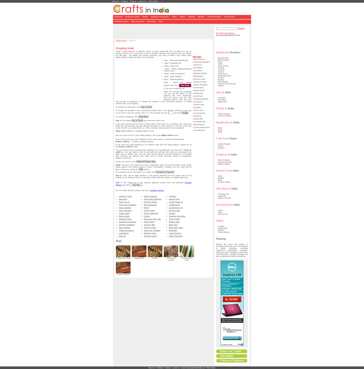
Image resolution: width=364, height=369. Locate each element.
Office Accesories (137, 21)
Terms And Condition (152, 231)
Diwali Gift (222, 196)
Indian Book (151, 21)
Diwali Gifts (198, 119)
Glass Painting (124, 228)
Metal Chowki (124, 216)
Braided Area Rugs (123, 258)
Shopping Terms (125, 196)
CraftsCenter (223, 228)
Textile (220, 64)
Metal (220, 132)
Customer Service (157, 190)
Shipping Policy (150, 228)
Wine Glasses (199, 59)
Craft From (222, 138)
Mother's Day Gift (224, 198)
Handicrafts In (224, 122)
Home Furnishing (224, 116)
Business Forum (200, 82)
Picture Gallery (223, 232)
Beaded (221, 178)
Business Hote (199, 79)
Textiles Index (124, 213)
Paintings (191, 17)
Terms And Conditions (127, 205)
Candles (221, 78)
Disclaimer (198, 102)
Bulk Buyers (198, 76)
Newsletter (173, 231)
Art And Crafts (174, 211)
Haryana (221, 148)
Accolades (198, 71)
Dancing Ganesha (225, 162)
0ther (161, 21)
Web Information (150, 205)
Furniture (172, 196)
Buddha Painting (200, 73)
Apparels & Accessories (160, 17)
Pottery (146, 208)
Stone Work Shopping (152, 199)
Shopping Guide (150, 236)
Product (147, 216)
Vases (220, 62)
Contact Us (142, 1)
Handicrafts (198, 93)
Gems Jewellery (125, 211)
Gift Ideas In (223, 188)
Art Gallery (198, 68)
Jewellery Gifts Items (177, 216)
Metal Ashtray (199, 125)
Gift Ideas (201, 17)
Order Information (176, 236)
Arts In (220, 92)
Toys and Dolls (229, 17)
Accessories (198, 88)
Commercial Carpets (171, 259)
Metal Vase (173, 225)
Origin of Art (222, 102)
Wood (220, 128)
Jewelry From (224, 170)
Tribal (220, 176)
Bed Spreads (223, 82)
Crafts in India (121, 41)
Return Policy (149, 222)
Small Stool (198, 96)
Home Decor (223, 74)
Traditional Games (121, 21)
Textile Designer (224, 114)
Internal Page (174, 199)
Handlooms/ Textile (132, 17)
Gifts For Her (223, 214)
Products (133, 1)
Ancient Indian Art (176, 202)
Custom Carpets (123, 274)
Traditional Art (174, 205)
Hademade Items (224, 76)
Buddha (221, 80)
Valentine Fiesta (125, 219)
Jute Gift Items (199, 130)
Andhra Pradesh (224, 144)
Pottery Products (150, 196)
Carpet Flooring (175, 233)
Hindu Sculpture (224, 160)
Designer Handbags (127, 225)
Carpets (155, 258)
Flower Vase (199, 110)
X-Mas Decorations (126, 231)
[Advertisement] (164, 32)
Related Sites (174, 222)
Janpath (172, 213)
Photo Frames (174, 219)
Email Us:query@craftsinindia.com (193, 368)
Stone (220, 130)
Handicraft (118, 17)
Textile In (221, 108)
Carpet (174, 17)
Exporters (197, 108)
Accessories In (224, 204)
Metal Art (122, 236)
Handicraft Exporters (202, 62)
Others (220, 220)
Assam (220, 146)
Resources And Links (152, 219)
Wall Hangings (223, 60)
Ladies (220, 210)
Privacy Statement (151, 213)
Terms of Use (124, 202)
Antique (131, 41)
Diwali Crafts (199, 105)
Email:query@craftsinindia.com (228, 35)
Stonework (123, 199)
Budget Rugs (139, 258)
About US (115, 1)
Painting (221, 68)
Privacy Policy (149, 211)
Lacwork (221, 70)
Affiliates (221, 230)
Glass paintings (125, 208)
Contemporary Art (176, 208)
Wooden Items (223, 58)
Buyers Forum (199, 90)
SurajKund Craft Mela (127, 222)
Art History (222, 100)
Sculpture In (223, 154)
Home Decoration (214, 17)
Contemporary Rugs (186, 259)
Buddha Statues (224, 164)
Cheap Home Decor (202, 127)
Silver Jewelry (223, 66)
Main (195, 57)
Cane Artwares (199, 113)
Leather (182, 17)
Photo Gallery (153, 1)
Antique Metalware (201, 99)
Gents (220, 212)
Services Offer (149, 225)
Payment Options (150, 202)
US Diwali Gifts (200, 122)
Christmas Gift (223, 194)
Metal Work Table (176, 228)
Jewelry (145, 17)
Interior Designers (201, 85)
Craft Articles (124, 233)
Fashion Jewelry (224, 182)
